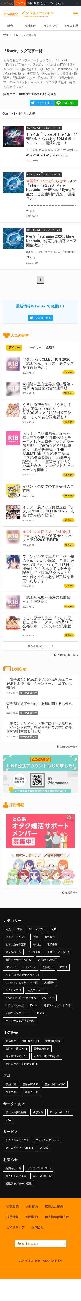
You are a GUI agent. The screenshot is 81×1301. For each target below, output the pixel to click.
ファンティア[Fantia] (47, 1140)
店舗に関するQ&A (54, 1084)
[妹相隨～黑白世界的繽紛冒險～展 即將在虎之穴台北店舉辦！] (13, 389)
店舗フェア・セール (58, 952)
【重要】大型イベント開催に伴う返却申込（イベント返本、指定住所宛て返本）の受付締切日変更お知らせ (39, 727)
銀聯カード (31, 1092)
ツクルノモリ (13, 990)
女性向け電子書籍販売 (47, 1056)
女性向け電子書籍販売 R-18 (22, 1063)
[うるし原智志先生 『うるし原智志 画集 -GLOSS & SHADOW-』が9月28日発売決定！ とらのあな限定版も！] (13, 410)
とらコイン (47, 3)
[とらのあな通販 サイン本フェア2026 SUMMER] (13, 537)
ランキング (51, 25)
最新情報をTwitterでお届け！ (40, 306)
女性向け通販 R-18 (16, 1048)
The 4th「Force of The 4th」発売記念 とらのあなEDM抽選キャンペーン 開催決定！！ (51, 138)
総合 (10, 25)
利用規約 (32, 1217)
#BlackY (25, 94)
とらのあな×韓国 (47, 959)
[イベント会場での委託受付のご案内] (13, 491)
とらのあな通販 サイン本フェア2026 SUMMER (47, 536)
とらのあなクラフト (17, 1140)
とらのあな (7, 3)
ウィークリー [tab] (33, 347)
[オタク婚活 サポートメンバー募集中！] (40, 846)
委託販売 (12, 1206)
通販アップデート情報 (57, 1005)
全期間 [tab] (50, 347)
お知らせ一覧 (13, 1168)
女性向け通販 (53, 1041)
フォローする (43, 317)
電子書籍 (52, 944)
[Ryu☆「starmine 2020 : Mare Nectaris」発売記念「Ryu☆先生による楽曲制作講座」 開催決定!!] (13, 182)
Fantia (34, 1005)
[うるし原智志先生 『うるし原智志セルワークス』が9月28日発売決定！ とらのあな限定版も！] (13, 623)
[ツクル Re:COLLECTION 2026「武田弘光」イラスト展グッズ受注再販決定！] (13, 364)
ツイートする (44, 102)
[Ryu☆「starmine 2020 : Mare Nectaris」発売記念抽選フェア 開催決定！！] (13, 238)
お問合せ (38, 1227)
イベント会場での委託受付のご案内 (48, 488)
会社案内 (32, 1206)
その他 (37, 944)
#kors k (36, 94)
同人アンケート (37, 990)
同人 (8, 929)
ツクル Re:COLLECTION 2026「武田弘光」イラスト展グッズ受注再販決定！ (48, 363)
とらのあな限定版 (16, 944)
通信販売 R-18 (30, 1041)
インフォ (20, 3)
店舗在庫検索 (30, 1084)
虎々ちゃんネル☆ (16, 1175)
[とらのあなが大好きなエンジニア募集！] (40, 882)
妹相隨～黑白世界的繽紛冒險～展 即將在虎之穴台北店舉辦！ (48, 386)
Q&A (8, 1119)
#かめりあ (49, 94)
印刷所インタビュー (17, 1013)
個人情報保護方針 (57, 1217)
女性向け (30, 25)
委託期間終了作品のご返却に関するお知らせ (39, 705)
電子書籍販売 (41, 1048)
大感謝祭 (49, 982)
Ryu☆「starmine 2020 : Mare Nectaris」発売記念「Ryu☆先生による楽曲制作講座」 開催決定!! (51, 190)
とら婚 (59, 3)
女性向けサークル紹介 (19, 959)
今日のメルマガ (15, 1005)
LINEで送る (68, 102)
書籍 (19, 929)
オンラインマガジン (39, 1168)
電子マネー (12, 1092)
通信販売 (49, 936)
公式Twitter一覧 (42, 1175)
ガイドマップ (15, 1227)
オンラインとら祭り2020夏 (22, 982)
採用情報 (12, 1217)
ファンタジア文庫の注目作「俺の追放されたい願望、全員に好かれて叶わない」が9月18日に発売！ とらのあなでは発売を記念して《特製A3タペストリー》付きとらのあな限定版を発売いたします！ (48, 568)
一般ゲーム (29, 967)
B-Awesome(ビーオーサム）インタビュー (30, 997)
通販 (29, 3)
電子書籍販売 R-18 (16, 1056)
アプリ (63, 967)
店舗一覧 (11, 1084)
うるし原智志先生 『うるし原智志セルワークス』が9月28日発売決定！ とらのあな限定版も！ (47, 624)
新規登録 (38, 1112)
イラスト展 (71, 25)
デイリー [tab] (14, 347)
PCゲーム (11, 967)
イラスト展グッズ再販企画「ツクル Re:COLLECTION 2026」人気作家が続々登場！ (48, 511)
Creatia (39, 1013)
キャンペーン (13, 952)
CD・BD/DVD (37, 929)
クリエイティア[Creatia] (19, 1147)
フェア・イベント (16, 936)
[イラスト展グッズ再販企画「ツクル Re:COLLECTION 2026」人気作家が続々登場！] (13, 512)
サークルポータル (60, 1112)
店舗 (36, 3)
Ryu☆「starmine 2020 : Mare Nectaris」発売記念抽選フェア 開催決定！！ (51, 240)
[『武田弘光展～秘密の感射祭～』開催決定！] (13, 602)
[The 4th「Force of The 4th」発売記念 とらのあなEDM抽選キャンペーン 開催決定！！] (13, 136)
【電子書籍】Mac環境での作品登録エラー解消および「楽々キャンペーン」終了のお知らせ (39, 683)
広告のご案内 (54, 1206)
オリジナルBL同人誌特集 (20, 1020)
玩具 (53, 929)
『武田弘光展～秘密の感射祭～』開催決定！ (46, 599)
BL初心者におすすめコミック (23, 975)
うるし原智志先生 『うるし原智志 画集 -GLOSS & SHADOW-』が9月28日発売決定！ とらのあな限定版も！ (46, 411)
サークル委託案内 (16, 1112)
